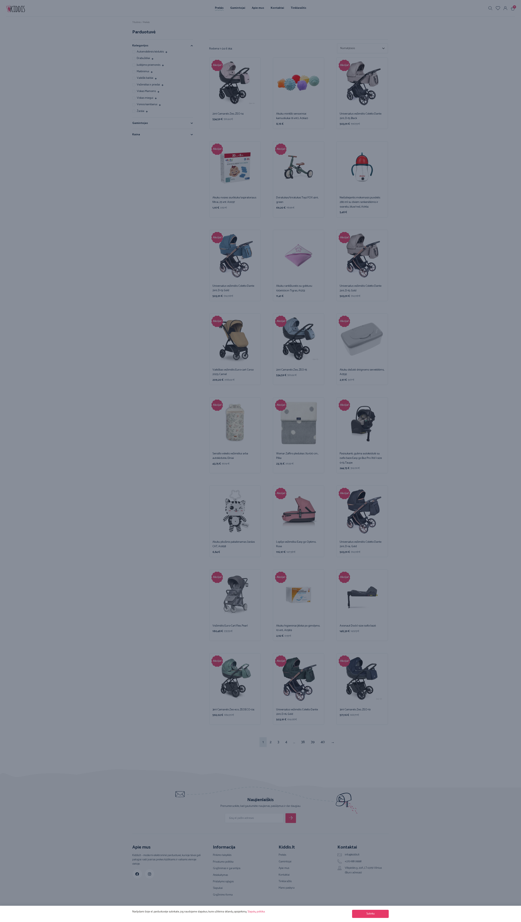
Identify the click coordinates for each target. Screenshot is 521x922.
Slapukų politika (256, 912)
